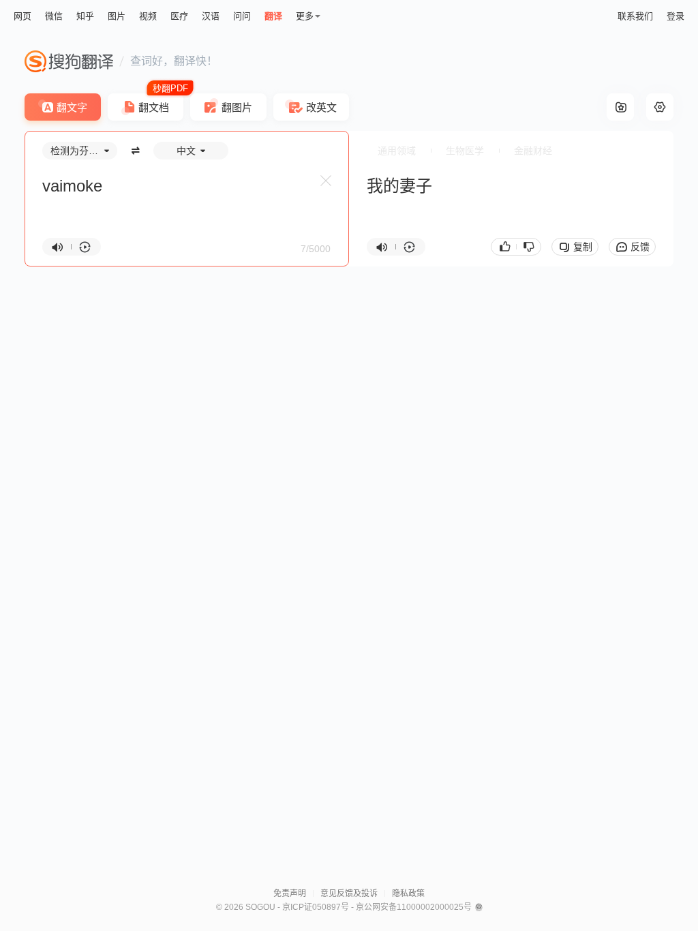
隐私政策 (408, 893)
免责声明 (289, 893)
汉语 (210, 16)
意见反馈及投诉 (349, 893)
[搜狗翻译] (69, 61)
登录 (675, 16)
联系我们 (635, 16)
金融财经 (533, 150)
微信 (54, 16)
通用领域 (397, 150)
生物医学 (465, 150)
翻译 (273, 16)
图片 (116, 16)
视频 (148, 16)
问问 (242, 16)
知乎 (85, 16)
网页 (22, 16)
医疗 (179, 16)
